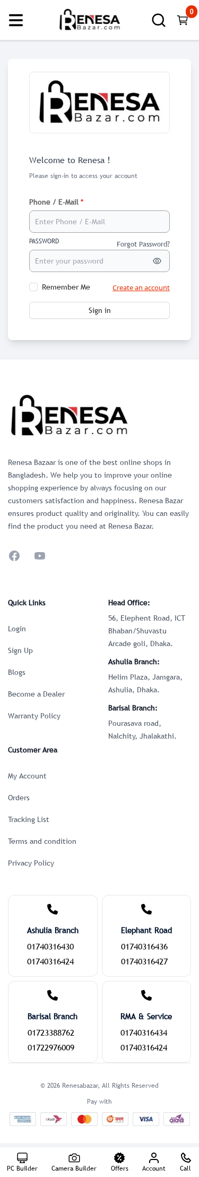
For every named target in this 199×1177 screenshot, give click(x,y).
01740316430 (50, 946)
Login (17, 628)
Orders (19, 797)
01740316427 (144, 961)
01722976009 (51, 1047)
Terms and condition (42, 841)
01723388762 (51, 1032)
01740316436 (144, 946)
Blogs (16, 672)
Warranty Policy (34, 716)
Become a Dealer (36, 694)
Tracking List (28, 819)
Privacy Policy (31, 863)
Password (44, 241)
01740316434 (143, 1032)
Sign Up (20, 650)
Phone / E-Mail (56, 202)
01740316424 (50, 961)
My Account (27, 776)
